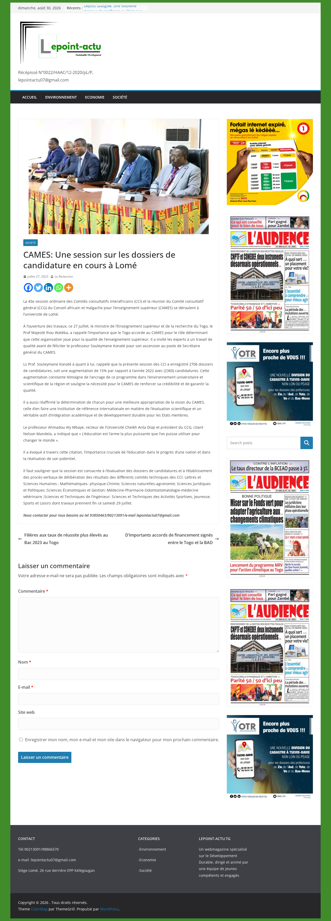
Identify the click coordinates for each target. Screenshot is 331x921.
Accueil (29, 97)
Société (120, 97)
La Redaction (64, 276)
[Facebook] (28, 287)
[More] (68, 287)
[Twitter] (38, 287)
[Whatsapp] (58, 287)
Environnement (61, 97)
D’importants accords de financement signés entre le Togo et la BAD (169, 538)
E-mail (25, 687)
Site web (26, 712)
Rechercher (306, 442)
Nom (24, 662)
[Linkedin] (48, 287)
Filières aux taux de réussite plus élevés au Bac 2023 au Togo (66, 538)
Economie (94, 97)
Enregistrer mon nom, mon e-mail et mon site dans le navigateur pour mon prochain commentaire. (122, 739)
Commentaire (33, 591)
